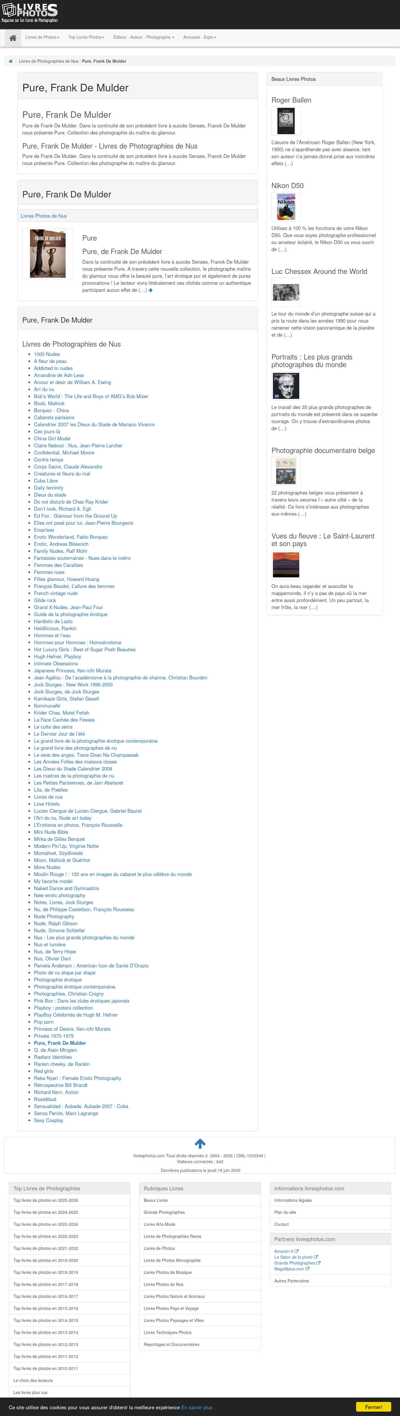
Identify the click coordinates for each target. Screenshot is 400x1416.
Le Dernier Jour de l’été (59, 733)
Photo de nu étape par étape (64, 972)
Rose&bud (45, 1099)
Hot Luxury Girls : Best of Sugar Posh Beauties (85, 649)
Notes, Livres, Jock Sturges (63, 902)
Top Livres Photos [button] (85, 37)
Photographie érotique (58, 979)
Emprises (44, 529)
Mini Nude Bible (51, 831)
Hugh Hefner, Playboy (57, 656)
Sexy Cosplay (48, 1120)
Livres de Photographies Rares (172, 1236)
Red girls (43, 1070)
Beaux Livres (156, 1200)
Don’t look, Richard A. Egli (62, 508)
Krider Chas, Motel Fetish (61, 712)
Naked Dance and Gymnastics (66, 888)
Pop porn (44, 1021)
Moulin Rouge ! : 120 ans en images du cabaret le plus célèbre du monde (113, 873)
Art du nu (44, 389)
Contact (281, 1224)
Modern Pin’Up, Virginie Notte (66, 845)
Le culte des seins (53, 726)
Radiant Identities (53, 1056)
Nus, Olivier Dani (52, 958)
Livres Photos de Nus (44, 215)
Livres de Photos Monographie (172, 1260)
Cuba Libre (46, 480)
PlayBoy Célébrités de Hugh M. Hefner (76, 1014)
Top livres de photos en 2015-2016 (45, 1308)
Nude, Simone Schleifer (59, 930)
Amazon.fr (284, 1251)
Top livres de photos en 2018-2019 (45, 1272)
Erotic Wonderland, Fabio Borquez (71, 536)
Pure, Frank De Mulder (60, 1042)
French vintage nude (56, 593)
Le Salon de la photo (294, 1257)
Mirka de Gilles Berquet (59, 838)
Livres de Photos (159, 1248)
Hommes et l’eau (52, 635)
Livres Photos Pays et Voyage (171, 1308)
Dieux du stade (50, 494)
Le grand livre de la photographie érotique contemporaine (96, 740)
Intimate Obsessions (56, 663)
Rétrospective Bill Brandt (61, 1084)
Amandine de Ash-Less (59, 375)
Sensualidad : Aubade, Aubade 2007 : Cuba (81, 1106)
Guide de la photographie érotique (70, 614)
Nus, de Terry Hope (55, 951)
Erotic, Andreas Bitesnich (61, 543)
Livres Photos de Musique (168, 1272)
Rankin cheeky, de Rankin (62, 1063)
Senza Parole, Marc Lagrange (66, 1113)
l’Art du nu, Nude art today (62, 817)
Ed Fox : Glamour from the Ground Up (75, 515)
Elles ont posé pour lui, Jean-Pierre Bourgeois (83, 522)
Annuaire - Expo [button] (198, 37)
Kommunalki (47, 705)
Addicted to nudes (53, 368)
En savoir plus (197, 1407)
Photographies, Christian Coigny (69, 993)
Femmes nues (49, 571)
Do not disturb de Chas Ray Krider (71, 501)
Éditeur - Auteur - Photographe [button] (142, 37)
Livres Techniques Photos (168, 1332)
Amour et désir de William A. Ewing (72, 382)
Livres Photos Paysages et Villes (174, 1320)
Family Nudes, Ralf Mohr (61, 550)
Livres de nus (48, 796)
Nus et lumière (50, 944)
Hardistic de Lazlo (53, 621)
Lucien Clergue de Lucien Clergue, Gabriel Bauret (88, 810)
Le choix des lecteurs (33, 1380)
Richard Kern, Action (56, 1091)
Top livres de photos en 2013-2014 (45, 1332)
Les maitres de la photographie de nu (74, 775)
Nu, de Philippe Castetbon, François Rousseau (84, 909)
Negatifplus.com (289, 1269)
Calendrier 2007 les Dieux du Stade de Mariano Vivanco (94, 424)
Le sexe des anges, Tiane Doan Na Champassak (86, 754)
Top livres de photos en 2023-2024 (45, 1224)
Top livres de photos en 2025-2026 (45, 1200)
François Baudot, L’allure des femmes (74, 585)
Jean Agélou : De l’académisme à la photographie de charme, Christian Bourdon (120, 677)
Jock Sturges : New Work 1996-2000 (73, 684)
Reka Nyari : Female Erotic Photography (77, 1077)
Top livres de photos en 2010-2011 (45, 1368)
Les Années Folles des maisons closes (75, 761)
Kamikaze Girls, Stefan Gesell (66, 698)
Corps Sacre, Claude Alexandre (68, 466)
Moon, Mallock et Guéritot (62, 859)
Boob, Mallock (49, 403)
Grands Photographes (164, 1212)
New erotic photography (59, 895)
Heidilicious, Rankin (55, 628)
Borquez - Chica (51, 410)
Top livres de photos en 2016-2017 (45, 1296)
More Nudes (47, 866)
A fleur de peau (50, 360)
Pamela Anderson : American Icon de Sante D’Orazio (91, 965)
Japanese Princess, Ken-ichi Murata (72, 670)
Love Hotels (46, 803)
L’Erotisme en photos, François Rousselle (78, 824)
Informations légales (293, 1200)
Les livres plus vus (30, 1392)
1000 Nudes (47, 353)
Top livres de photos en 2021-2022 (45, 1248)
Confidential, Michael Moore (64, 452)
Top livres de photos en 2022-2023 (45, 1236)
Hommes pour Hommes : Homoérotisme (77, 642)
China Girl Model (52, 438)
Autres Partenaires (291, 1281)
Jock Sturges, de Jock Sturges (66, 691)
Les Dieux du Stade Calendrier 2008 (73, 768)
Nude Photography (54, 916)
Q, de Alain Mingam (55, 1049)
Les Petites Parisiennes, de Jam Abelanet (78, 782)
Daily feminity (48, 487)
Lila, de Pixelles (51, 789)
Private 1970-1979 (53, 1035)
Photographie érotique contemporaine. (75, 986)
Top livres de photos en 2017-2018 (45, 1284)
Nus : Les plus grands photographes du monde (84, 937)
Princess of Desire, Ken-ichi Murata (72, 1028)
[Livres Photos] (29, 14)
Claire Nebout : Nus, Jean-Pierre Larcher (78, 445)
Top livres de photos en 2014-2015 (45, 1320)
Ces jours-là (47, 431)
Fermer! (373, 1406)
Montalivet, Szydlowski (58, 852)
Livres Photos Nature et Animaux (174, 1296)
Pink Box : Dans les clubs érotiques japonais (81, 1000)
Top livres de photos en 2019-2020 (45, 1260)
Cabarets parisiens (54, 417)
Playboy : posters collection (63, 1007)
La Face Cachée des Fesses (64, 719)
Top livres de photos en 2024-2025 (45, 1212)
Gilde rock (45, 600)
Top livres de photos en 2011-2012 (45, 1356)
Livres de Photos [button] (41, 37)
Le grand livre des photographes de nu (75, 747)
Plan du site (285, 1212)
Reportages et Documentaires (171, 1344)
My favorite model (53, 881)
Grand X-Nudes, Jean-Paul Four (68, 607)
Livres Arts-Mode (159, 1224)
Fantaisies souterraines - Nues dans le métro (82, 557)
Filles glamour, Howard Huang (66, 578)
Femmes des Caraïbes (58, 564)
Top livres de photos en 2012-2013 (45, 1344)
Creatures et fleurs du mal (62, 473)
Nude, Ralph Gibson (56, 923)
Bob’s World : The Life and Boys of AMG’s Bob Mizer (91, 396)
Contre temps (48, 459)
